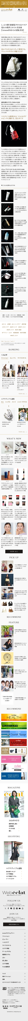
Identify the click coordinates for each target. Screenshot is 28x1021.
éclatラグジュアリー (8, 933)
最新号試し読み (13, 824)
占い (3, 957)
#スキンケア (5, 327)
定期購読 (11, 826)
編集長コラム (6, 954)
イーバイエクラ (10, 878)
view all (22, 394)
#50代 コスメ (22, 327)
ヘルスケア (5, 942)
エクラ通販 (5, 963)
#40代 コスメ (14, 335)
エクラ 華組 (5, 948)
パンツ (14, 402)
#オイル (4, 324)
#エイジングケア (16, 324)
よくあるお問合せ (13, 999)
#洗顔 (9, 324)
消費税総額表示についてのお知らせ (8, 1002)
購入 (10, 831)
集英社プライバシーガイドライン (8, 1001)
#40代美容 (23, 332)
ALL (2, 402)
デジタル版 (12, 828)
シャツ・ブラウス (22, 402)
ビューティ (13, 358)
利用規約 (17, 1001)
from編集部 (6, 966)
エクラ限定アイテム (11, 876)
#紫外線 (24, 324)
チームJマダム (6, 951)
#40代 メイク (13, 327)
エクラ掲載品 (9, 874)
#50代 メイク (10, 330)
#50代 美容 (18, 330)
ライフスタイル (22, 358)
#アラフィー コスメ (7, 332)
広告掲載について (5, 999)
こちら (12, 995)
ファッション (4, 358)
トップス (7, 402)
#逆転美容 (16, 332)
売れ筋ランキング (10, 871)
